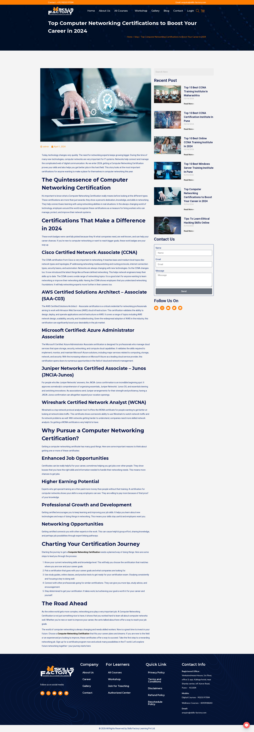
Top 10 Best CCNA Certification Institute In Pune (198, 116)
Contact (87, 692)
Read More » (189, 104)
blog (137, 36)
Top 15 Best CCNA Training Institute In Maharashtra (196, 91)
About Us (88, 672)
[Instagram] (162, 308)
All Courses (115, 672)
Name (158, 248)
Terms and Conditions (154, 680)
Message (160, 271)
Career (86, 679)
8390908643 (206, 703)
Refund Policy (156, 695)
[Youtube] (168, 308)
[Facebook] (156, 308)
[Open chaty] (246, 725)
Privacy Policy (156, 672)
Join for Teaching (118, 686)
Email (158, 259)
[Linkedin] (180, 308)
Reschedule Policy (155, 703)
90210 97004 (204, 697)
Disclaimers (155, 688)
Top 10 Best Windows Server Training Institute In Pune (198, 167)
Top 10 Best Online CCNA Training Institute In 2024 (198, 142)
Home (129, 36)
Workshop (114, 679)
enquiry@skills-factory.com (194, 712)
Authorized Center (119, 692)
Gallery (86, 686)
